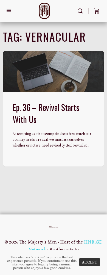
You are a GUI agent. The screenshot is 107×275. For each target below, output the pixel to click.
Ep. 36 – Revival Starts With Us (46, 113)
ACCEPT (89, 262)
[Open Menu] (8, 10)
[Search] (81, 11)
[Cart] (96, 11)
